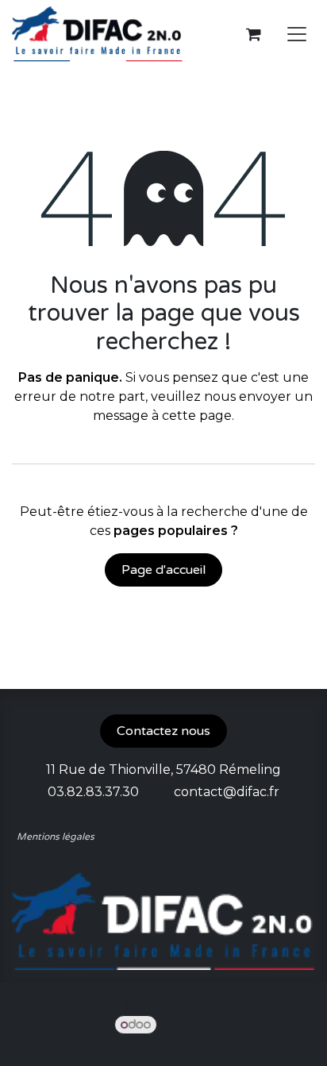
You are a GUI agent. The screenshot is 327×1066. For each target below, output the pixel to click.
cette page (197, 415)
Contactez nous (163, 731)
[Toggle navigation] (297, 34)
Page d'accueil (163, 570)
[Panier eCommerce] (253, 34)
